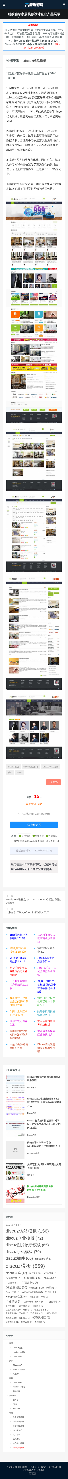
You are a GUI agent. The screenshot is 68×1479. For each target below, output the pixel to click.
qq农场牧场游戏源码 (32, 1292)
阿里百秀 (26, 1322)
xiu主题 (34, 1297)
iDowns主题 (12, 1292)
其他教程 (30, 1175)
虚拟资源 (24, 1318)
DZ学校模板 (50, 1278)
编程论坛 (11, 1318)
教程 (11, 1378)
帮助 (11, 1413)
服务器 (15, 1400)
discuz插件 (19, 1258)
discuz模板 (13, 766)
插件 (11, 1361)
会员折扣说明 (18, 1443)
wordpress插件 (19, 1369)
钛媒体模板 (12, 1322)
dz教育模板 (36, 1287)
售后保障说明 (18, 1426)
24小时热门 (17, 1430)
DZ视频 (51, 1287)
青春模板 (40, 1322)
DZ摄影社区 (16, 1287)
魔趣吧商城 (21, 1467)
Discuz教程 (31, 1087)
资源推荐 (13, 1395)
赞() (53, 782)
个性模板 (13, 1301)
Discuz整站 (17, 1356)
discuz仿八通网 (14, 1225)
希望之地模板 (42, 1310)
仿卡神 (28, 1302)
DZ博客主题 (13, 1278)
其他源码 (16, 1374)
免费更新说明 (18, 1422)
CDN (15, 1404)
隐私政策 (16, 1439)
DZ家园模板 (12, 1283)
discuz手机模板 (23, 1251)
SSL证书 (16, 1409)
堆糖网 (27, 1310)
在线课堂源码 (13, 1310)
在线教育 (38, 1306)
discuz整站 (43, 1258)
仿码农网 (40, 1302)
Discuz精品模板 (34, 61)
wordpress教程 (33, 1153)
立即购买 (34, 824)
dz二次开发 (49, 1273)
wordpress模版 (19, 1352)
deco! (19, 772)
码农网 (23, 1313)
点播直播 (11, 1313)
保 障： (14, 836)
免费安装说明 (18, 1417)
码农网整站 (37, 1313)
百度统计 (34, 1473)
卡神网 (10, 1306)
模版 (11, 1343)
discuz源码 (16, 1273)
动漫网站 (55, 1301)
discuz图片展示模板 (27, 1245)
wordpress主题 (16, 1296)
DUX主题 (35, 1273)
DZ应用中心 (30, 1282)
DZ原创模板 (32, 1278)
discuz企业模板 (30, 766)
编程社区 (51, 1313)
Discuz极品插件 (33, 1197)
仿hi (10, 772)
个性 (44, 1297)
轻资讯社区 (41, 1317)
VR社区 (50, 1292)
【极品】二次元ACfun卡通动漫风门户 (27, 912)
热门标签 (16, 1435)
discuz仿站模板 (50, 766)
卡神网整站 (23, 1306)
